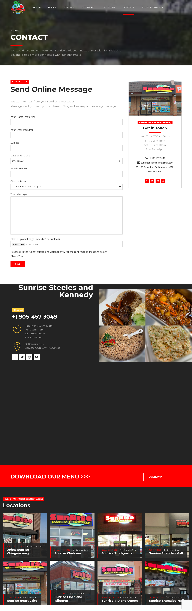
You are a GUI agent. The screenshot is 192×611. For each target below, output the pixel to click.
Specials (69, 7)
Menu (52, 7)
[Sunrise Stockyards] (118, 534)
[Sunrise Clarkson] (70, 534)
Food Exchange (152, 7)
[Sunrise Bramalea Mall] (165, 581)
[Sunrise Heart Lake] (23, 581)
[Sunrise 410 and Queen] (118, 581)
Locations (108, 7)
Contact (128, 7)
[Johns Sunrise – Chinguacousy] (23, 534)
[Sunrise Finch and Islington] (70, 581)
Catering (88, 7)
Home (37, 7)
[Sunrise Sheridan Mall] (165, 534)
